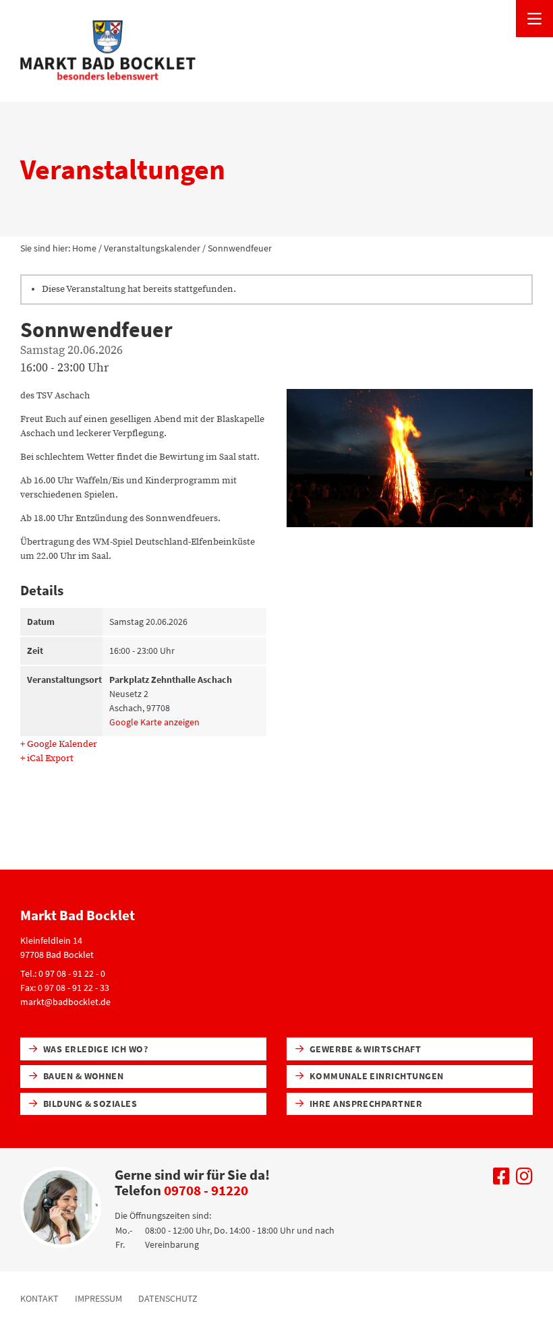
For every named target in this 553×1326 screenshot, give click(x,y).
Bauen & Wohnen (81, 1076)
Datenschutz (168, 1298)
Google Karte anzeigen (154, 722)
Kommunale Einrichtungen (375, 1076)
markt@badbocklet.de (65, 1002)
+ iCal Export (47, 758)
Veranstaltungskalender (152, 248)
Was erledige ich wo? (94, 1049)
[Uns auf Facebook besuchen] (501, 1180)
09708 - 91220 (206, 1190)
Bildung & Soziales (88, 1103)
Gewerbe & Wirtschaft (364, 1049)
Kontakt (39, 1298)
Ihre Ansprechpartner (364, 1103)
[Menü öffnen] (534, 18)
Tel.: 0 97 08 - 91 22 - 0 (62, 973)
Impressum (98, 1298)
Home (84, 248)
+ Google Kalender (58, 744)
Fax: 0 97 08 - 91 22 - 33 (64, 988)
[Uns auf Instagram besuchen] (524, 1180)
